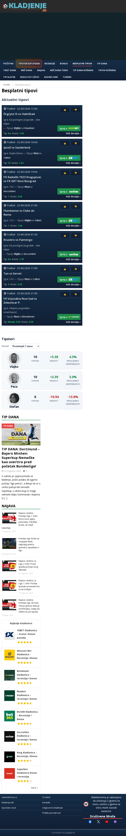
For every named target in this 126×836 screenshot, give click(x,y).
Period (5, 346)
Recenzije (49, 63)
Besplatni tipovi (82, 63)
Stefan (17, 128)
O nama (46, 797)
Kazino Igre (51, 76)
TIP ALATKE (9, 76)
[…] (5, 498)
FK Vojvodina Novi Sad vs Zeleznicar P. (20, 300)
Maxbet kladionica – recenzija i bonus (27, 695)
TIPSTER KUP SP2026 (29, 63)
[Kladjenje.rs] (25, 10)
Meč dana (26, 70)
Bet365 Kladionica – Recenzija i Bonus (27, 715)
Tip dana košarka (83, 70)
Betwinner (28, 316)
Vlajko (27, 220)
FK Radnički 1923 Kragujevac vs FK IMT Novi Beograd (22, 179)
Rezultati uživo (29, 76)
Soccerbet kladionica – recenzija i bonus (27, 736)
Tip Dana (102, 63)
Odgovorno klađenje (52, 807)
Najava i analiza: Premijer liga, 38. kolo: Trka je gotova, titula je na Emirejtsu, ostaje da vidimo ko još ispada (29, 606)
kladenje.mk (8, 802)
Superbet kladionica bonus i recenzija (27, 773)
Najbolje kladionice (21, 623)
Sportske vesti (9, 807)
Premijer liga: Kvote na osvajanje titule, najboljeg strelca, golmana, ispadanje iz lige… (29, 544)
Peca (35, 153)
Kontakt (46, 802)
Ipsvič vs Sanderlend (16, 147)
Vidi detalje (72, 133)
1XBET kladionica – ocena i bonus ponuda (27, 634)
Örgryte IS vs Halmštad (19, 114)
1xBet (6, 157)
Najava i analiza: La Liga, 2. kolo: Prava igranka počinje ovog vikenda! (28, 565)
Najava (41, 70)
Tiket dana (9, 70)
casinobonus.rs (9, 797)
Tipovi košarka (107, 70)
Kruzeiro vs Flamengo (17, 240)
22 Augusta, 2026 (12, 470)
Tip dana (10, 416)
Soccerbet (9, 191)
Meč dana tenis (59, 70)
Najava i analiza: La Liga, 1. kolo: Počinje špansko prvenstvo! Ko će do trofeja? (29, 585)
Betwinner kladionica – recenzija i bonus (27, 674)
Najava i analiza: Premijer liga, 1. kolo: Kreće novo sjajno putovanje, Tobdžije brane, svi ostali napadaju (20, 520)
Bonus (64, 63)
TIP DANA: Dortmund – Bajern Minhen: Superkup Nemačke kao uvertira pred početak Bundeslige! (21, 457)
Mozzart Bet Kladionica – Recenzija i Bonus (27, 654)
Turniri (67, 76)
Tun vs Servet (12, 273)
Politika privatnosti (51, 812)
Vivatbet (29, 128)
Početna (8, 63)
